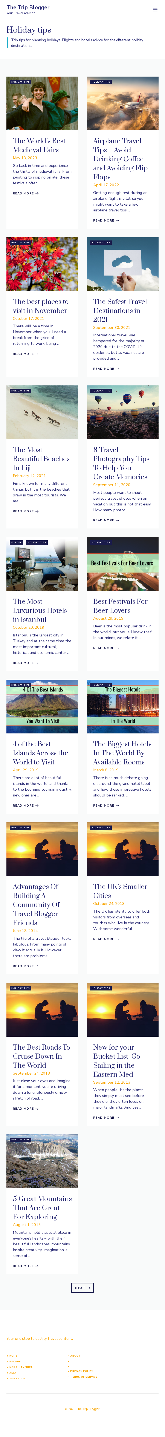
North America (21, 1367)
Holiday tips (20, 81)
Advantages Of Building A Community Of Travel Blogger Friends (36, 905)
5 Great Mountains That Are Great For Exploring (42, 1208)
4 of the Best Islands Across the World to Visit (40, 753)
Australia (17, 1378)
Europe (16, 542)
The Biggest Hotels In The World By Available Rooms (122, 753)
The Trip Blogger (27, 7)
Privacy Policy (81, 1371)
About (75, 1355)
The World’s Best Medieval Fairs (39, 146)
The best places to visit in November (41, 306)
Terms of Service (83, 1376)
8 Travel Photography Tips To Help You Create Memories (121, 464)
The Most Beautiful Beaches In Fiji (41, 459)
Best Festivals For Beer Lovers (120, 606)
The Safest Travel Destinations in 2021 (120, 310)
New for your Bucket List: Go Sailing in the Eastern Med (116, 1061)
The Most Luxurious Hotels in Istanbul (40, 610)
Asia (12, 1373)
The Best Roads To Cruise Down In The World (41, 1056)
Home (13, 1355)
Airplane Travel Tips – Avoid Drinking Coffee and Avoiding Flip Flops (120, 159)
